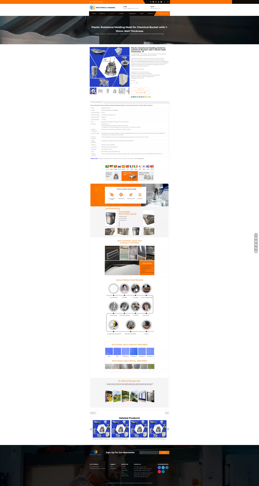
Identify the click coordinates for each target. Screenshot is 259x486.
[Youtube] (159, 2)
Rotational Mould (94, 466)
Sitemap (150, 483)
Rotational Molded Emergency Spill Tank (120, 439)
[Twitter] (156, 2)
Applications (124, 470)
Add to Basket (140, 92)
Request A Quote (163, 13)
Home (123, 466)
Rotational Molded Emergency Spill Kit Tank (139, 439)
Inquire (140, 89)
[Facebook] (151, 2)
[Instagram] (161, 2)
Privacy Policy (125, 475)
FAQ (111, 466)
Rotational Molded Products (97, 468)
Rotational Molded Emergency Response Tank (157, 439)
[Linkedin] (153, 2)
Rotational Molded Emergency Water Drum (101, 439)
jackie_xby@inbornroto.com (131, 8)
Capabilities (113, 468)
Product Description (96, 102)
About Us (123, 468)
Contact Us (124, 474)
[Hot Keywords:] (168, 2)
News (122, 472)
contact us (141, 158)
